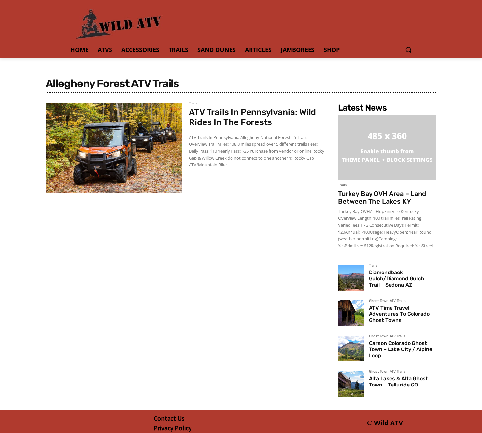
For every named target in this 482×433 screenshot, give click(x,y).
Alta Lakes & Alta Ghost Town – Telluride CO (398, 381)
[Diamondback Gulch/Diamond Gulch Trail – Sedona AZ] (351, 278)
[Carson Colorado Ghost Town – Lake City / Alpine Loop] (351, 348)
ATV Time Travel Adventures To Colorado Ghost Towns (399, 314)
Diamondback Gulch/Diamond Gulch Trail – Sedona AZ (396, 278)
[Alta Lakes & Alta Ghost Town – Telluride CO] (351, 384)
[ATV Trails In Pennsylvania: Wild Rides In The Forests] (114, 148)
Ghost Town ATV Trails (387, 301)
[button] (408, 50)
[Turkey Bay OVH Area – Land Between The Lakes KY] (387, 147)
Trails (193, 103)
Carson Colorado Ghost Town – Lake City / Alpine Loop (400, 349)
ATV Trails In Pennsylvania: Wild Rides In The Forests (252, 117)
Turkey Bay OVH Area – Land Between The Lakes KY (382, 197)
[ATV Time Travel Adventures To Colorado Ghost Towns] (351, 313)
